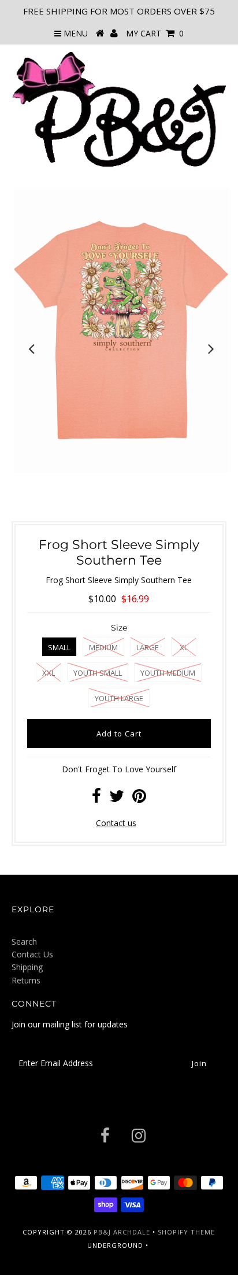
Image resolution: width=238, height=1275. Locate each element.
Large (147, 647)
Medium (103, 647)
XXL (48, 673)
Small (59, 647)
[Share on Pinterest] (139, 798)
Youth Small (97, 673)
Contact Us (32, 954)
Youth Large (119, 698)
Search (24, 941)
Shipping (27, 966)
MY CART (155, 33)
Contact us (116, 822)
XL (184, 647)
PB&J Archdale (122, 1232)
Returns (26, 980)
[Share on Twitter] (116, 798)
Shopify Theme (186, 1232)
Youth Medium (167, 673)
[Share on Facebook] (96, 798)
